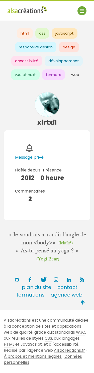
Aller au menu (21, 8)
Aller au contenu (57, 8)
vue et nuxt (25, 74)
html (25, 33)
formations (31, 294)
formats (53, 74)
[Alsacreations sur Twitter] (43, 279)
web (75, 74)
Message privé (29, 157)
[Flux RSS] (82, 279)
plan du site (36, 287)
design (69, 47)
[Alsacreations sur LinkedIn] (69, 279)
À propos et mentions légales (33, 356)
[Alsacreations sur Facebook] (30, 279)
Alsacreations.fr (69, 350)
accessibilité (26, 60)
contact (67, 287)
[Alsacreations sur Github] (17, 279)
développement (63, 60)
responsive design (36, 47)
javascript (64, 33)
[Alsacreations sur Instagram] (56, 279)
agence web (66, 294)
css (42, 33)
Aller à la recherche (27, 14)
